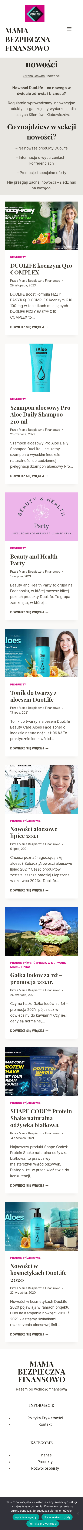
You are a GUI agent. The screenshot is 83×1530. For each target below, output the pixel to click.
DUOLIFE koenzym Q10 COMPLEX (41, 268)
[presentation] (41, 226)
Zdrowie (34, 820)
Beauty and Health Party (33, 559)
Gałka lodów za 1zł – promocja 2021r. (36, 978)
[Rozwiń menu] (71, 29)
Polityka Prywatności (45, 1418)
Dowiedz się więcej (29, 327)
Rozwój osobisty (45, 1468)
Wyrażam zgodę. (26, 1517)
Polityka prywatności (43, 1523)
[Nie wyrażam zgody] (78, 1513)
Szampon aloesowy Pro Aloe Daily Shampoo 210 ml (40, 414)
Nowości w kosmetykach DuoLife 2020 (38, 1272)
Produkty (18, 257)
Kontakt (45, 1424)
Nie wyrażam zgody (57, 1517)
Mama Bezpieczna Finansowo (39, 280)
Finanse (45, 1455)
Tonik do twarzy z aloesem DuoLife (33, 696)
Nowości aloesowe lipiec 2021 (33, 832)
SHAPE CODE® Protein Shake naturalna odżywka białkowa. (41, 1118)
